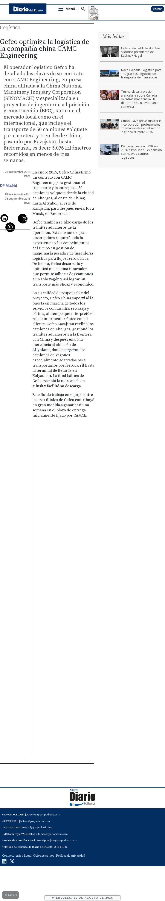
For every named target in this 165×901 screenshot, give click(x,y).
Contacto (8, 856)
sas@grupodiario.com (64, 840)
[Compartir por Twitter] (23, 218)
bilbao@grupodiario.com (35, 821)
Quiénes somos (43, 856)
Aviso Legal (24, 856)
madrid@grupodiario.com (37, 827)
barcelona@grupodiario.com (43, 814)
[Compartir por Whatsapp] (10, 227)
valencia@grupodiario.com (52, 834)
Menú (70, 8)
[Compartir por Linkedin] (4, 218)
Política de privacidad (70, 856)
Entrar (157, 9)
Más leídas (113, 36)
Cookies (10, 894)
